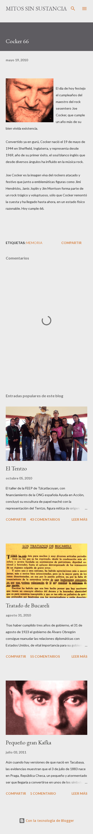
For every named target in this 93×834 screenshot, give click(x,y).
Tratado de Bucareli (27, 605)
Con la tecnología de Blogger (49, 820)
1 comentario (43, 793)
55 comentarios (45, 656)
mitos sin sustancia (36, 8)
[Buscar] (73, 8)
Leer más (79, 519)
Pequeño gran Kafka (28, 742)
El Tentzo (16, 468)
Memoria (34, 243)
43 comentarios (45, 519)
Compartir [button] (71, 243)
